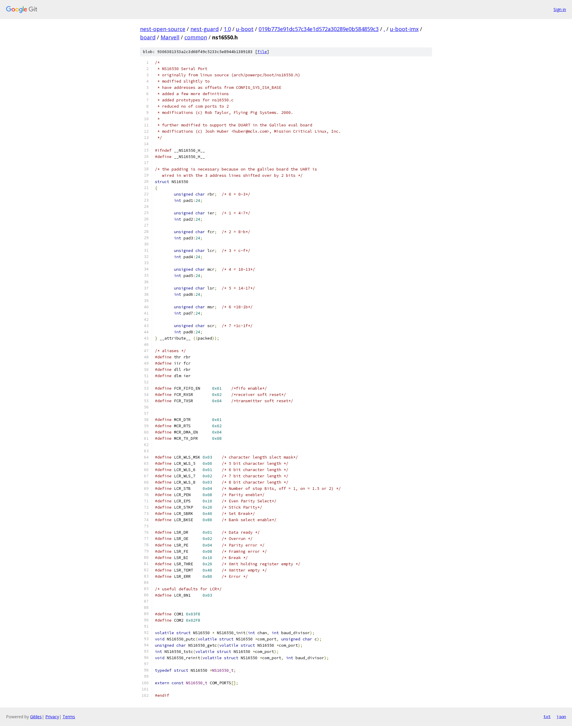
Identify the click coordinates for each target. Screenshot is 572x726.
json (561, 716)
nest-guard (204, 28)
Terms (69, 716)
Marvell (170, 37)
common (195, 37)
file (262, 51)
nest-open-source (162, 28)
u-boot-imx (404, 28)
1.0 (227, 28)
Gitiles (36, 716)
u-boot (245, 28)
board (148, 37)
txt (547, 716)
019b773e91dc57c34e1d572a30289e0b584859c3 (319, 28)
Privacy (52, 716)
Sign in (560, 9)
